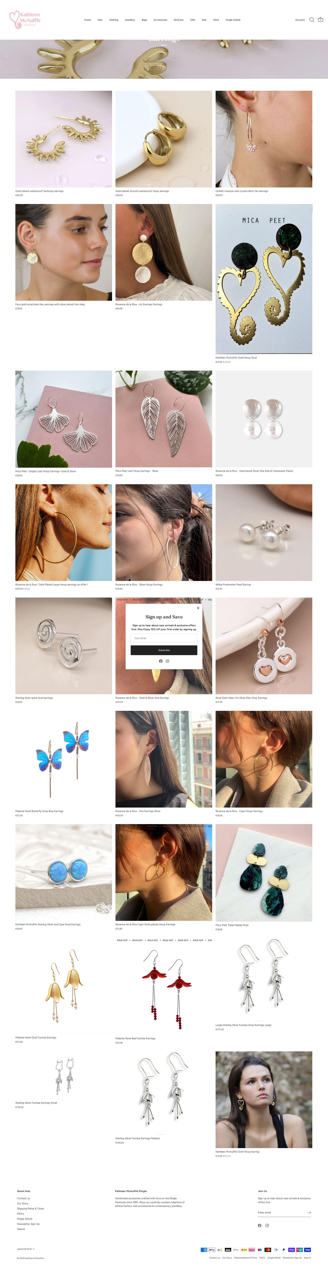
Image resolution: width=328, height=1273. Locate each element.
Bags (144, 19)
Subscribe (164, 650)
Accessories (160, 19)
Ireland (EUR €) (24, 1249)
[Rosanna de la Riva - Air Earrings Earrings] (163, 252)
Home (87, 19)
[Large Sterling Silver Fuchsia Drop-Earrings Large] (264, 979)
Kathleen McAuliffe (34, 1258)
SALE (216, 19)
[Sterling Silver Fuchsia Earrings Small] (63, 1075)
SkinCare (178, 19)
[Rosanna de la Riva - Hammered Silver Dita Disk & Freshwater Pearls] (264, 419)
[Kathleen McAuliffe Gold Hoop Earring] (264, 1099)
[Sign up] (309, 1212)
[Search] (312, 20)
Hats (99, 19)
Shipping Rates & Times (30, 1208)
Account (300, 19)
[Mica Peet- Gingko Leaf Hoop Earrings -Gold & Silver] (63, 419)
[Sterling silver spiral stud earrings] (63, 646)
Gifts (192, 19)
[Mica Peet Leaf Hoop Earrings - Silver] (163, 419)
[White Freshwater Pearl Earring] (264, 532)
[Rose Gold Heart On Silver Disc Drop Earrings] (264, 646)
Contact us (23, 1198)
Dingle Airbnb (233, 19)
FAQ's (20, 1213)
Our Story (22, 1203)
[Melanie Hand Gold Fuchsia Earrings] (63, 986)
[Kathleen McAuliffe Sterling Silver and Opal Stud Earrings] (63, 872)
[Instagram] (167, 660)
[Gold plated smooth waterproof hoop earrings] (163, 139)
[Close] (198, 608)
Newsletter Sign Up (28, 1223)
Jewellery (130, 19)
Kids (204, 19)
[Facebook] (160, 660)
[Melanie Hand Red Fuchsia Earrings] (163, 986)
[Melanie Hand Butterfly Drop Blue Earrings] (63, 759)
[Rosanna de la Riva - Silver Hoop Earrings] (163, 532)
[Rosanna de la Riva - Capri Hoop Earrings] (264, 759)
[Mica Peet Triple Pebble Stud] (264, 873)
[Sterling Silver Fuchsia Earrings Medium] (163, 1093)
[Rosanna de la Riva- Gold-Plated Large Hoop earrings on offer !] (63, 532)
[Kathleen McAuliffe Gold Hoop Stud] (264, 279)
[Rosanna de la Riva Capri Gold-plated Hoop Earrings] (163, 872)
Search (21, 1229)
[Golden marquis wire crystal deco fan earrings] (264, 139)
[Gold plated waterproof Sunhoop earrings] (63, 139)
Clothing (113, 19)
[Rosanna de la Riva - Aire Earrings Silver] (163, 759)
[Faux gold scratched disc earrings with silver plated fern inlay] (63, 252)
